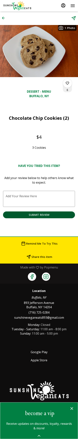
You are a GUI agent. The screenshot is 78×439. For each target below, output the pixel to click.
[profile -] (63, 5)
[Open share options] (73, 18)
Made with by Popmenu (30, 267)
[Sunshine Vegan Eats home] (20, 5)
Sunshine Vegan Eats (39, 391)
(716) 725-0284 (39, 312)
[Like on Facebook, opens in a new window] (32, 276)
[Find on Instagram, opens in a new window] (46, 276)
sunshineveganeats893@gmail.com (39, 317)
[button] (4, 18)
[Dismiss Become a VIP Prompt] (71, 408)
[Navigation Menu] (73, 5)
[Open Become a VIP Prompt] (39, 436)
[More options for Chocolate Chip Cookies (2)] (67, 83)
